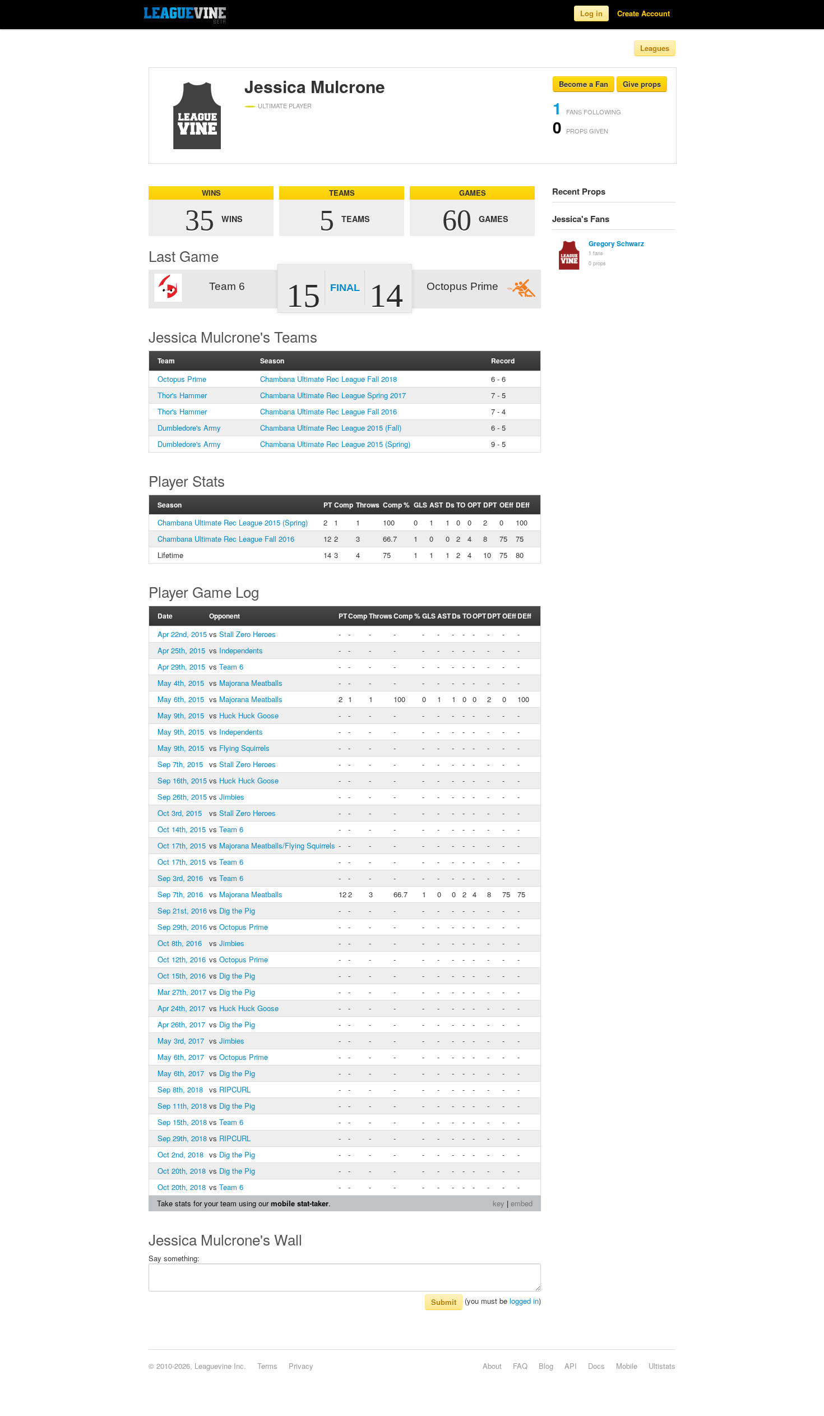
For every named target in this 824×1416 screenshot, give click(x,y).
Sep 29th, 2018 (182, 1138)
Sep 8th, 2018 (180, 1089)
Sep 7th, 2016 (180, 894)
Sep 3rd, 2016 (180, 878)
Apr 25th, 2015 (181, 650)
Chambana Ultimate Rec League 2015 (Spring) (335, 444)
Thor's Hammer (182, 395)
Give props (642, 84)
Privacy (301, 1365)
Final (345, 287)
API (570, 1365)
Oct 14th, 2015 (182, 829)
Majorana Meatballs (251, 682)
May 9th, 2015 (181, 715)
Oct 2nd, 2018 (180, 1154)
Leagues (654, 48)
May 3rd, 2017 (181, 1040)
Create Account (643, 13)
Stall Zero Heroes (247, 634)
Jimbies (231, 796)
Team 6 (231, 666)
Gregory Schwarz (616, 243)
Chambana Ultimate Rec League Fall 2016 (328, 411)
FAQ (520, 1365)
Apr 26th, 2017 (181, 1024)
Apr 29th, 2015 (181, 666)
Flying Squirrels (244, 747)
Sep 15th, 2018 (182, 1122)
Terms (267, 1365)
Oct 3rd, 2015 (180, 813)
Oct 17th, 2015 (182, 845)
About (492, 1365)
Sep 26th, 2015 (182, 796)
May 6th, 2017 (181, 1056)
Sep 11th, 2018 (182, 1105)
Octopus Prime (182, 378)
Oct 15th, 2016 (182, 975)
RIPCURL (235, 1089)
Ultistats (662, 1365)
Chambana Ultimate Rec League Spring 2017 (333, 395)
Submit (443, 1302)
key (498, 1203)
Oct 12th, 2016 (182, 959)
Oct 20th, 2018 (182, 1170)
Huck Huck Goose (249, 715)
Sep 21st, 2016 (182, 910)
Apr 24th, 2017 (181, 1008)
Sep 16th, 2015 (182, 780)
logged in (524, 1300)
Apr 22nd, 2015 (182, 634)
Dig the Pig (237, 910)
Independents (241, 650)
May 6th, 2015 (181, 699)
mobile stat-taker (299, 1203)
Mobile (626, 1365)
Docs (596, 1365)
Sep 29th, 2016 (182, 926)
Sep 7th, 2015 (180, 764)
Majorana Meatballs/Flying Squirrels (277, 845)
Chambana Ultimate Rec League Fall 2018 (328, 378)
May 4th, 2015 (181, 682)
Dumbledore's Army (189, 427)
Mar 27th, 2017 (182, 991)
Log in (591, 13)
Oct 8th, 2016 (180, 943)
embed (522, 1203)
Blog (546, 1365)
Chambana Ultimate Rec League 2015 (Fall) (330, 427)
